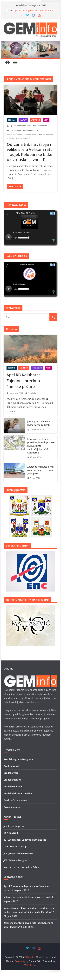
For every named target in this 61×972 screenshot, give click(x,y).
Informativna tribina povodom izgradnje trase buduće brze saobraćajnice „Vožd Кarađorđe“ (40, 445)
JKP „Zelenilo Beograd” (16, 860)
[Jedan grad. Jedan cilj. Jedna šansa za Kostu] (14, 425)
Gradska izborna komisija (18, 793)
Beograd (12, 120)
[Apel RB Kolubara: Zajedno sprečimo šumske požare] (31, 349)
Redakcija (32, 393)
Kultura (23, 120)
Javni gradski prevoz (15, 826)
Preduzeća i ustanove (15, 800)
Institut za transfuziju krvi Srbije (21, 867)
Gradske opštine (13, 786)
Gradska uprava (12, 779)
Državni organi (12, 807)
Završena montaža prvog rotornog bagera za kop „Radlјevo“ (40, 470)
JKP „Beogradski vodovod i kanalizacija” (25, 839)
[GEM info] (30, 43)
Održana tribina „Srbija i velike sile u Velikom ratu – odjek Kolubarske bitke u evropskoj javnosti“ (30, 152)
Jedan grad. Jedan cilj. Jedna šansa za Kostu (39, 423)
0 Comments (41, 125)
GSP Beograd (11, 832)
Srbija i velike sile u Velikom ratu (23, 130)
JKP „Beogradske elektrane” (19, 853)
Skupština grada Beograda (18, 759)
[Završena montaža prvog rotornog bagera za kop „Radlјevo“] (14, 472)
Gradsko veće (11, 772)
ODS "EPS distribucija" (16, 846)
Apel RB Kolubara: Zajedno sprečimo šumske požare (23, 380)
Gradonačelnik (12, 766)
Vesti (46, 120)
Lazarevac (35, 120)
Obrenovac (37, 368)
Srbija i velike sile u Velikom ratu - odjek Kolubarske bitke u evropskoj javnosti (30, 136)
